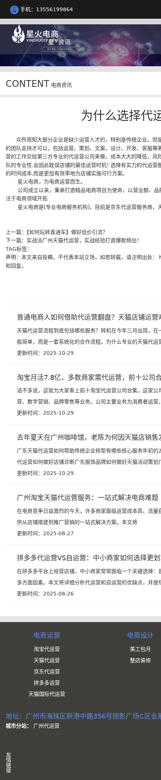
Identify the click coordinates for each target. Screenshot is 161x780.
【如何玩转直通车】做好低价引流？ (67, 232)
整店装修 (140, 660)
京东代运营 (47, 671)
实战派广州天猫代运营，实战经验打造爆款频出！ (84, 240)
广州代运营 (46, 726)
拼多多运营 (47, 683)
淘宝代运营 (47, 649)
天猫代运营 (47, 660)
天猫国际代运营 (46, 694)
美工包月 (140, 649)
